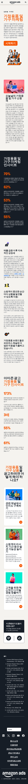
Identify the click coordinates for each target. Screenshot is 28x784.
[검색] (25, 2)
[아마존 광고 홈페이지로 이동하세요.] (14, 774)
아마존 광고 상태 (14, 761)
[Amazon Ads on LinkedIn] (3, 735)
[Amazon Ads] (13, 2)
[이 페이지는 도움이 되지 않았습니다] (8, 638)
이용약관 (14, 745)
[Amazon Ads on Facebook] (23, 735)
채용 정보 (14, 765)
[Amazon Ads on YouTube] (18, 735)
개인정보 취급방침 (14, 749)
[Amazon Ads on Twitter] (8, 735)
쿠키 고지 (14, 757)
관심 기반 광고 (14, 753)
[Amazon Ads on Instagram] (13, 735)
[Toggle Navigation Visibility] (2, 2)
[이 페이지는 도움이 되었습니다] (19, 638)
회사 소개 (14, 741)
